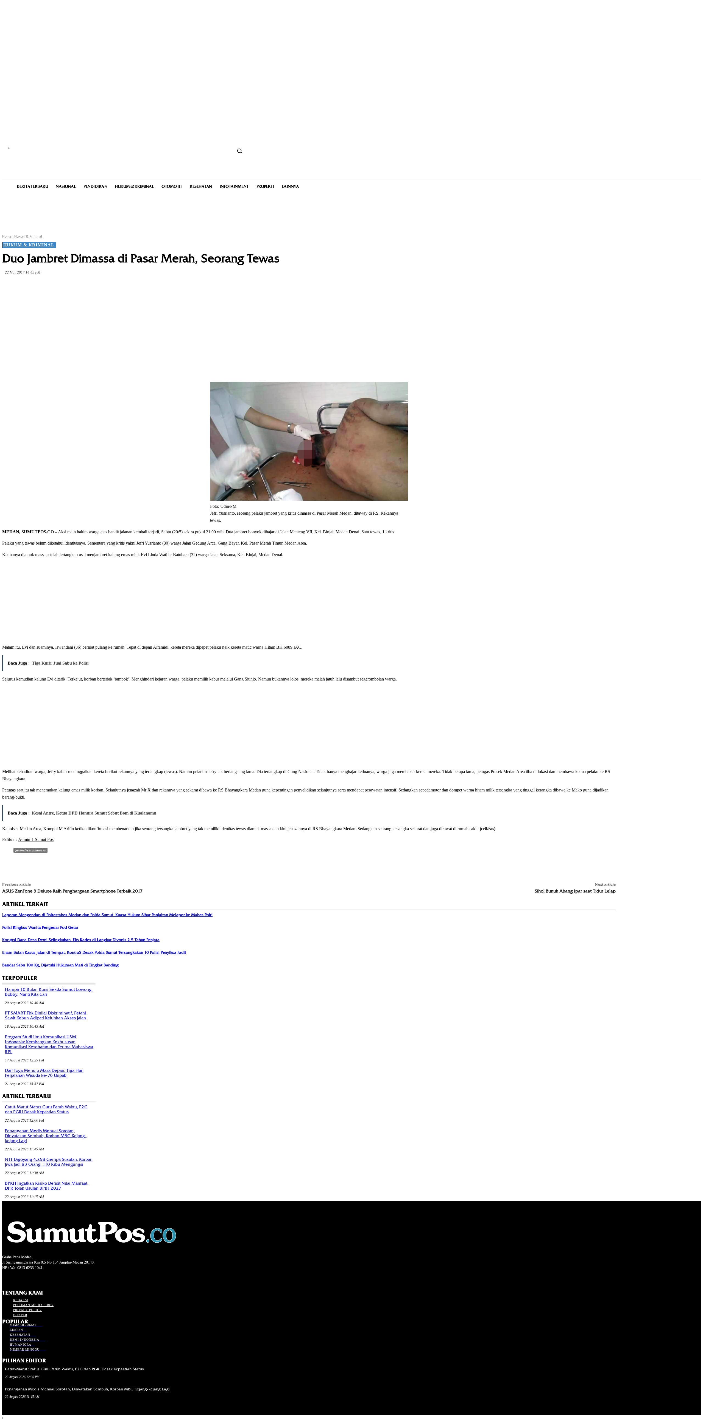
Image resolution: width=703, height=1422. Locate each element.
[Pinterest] (91, 285)
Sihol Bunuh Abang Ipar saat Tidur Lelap (575, 891)
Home (7, 236)
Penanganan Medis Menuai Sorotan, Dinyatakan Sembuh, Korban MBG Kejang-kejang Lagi (46, 1135)
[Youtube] (34, 1278)
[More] (131, 285)
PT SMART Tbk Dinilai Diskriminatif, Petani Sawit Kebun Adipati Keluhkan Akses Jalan (45, 1016)
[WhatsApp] (111, 285)
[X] (71, 285)
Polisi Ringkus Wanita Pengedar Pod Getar (40, 927)
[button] (239, 150)
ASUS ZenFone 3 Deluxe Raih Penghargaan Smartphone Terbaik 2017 (72, 891)
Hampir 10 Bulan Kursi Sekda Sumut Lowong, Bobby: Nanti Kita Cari (49, 992)
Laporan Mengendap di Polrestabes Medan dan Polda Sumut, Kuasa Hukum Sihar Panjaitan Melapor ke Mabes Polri (107, 914)
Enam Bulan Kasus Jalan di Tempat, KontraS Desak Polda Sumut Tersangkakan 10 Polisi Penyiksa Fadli (94, 952)
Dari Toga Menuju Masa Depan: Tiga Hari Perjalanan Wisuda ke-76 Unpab (44, 1073)
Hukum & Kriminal (28, 236)
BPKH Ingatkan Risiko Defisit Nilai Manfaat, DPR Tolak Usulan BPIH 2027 (46, 1186)
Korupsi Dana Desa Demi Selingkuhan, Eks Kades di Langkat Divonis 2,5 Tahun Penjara (81, 939)
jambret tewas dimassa (30, 850)
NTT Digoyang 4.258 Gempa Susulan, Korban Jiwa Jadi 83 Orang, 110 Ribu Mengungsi (49, 1162)
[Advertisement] (351, 211)
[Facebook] (52, 285)
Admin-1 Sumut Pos (36, 839)
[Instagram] (15, 1278)
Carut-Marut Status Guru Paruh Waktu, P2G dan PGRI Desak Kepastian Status (46, 1109)
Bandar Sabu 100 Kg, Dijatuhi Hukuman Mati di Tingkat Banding (60, 965)
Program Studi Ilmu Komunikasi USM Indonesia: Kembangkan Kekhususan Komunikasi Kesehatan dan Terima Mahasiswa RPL (49, 1044)
